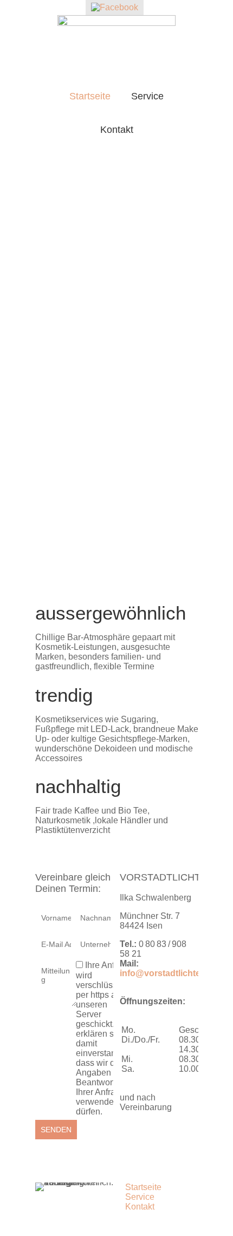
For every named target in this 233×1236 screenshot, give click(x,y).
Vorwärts (190, 373)
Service (147, 96)
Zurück (43, 373)
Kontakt (116, 129)
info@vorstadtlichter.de (168, 973)
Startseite (90, 96)
